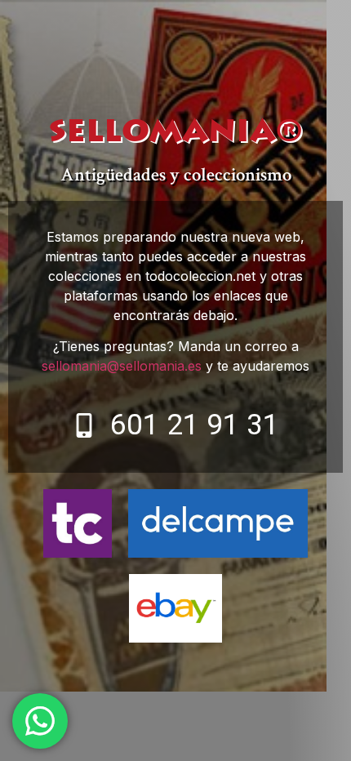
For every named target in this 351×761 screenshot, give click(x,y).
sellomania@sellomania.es (122, 366)
